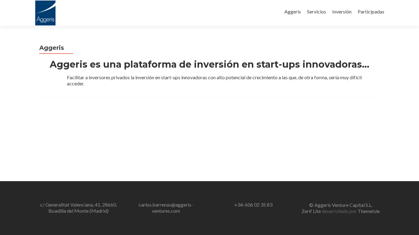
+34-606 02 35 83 (253, 204)
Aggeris (292, 11)
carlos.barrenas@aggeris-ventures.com (166, 208)
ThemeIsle (369, 211)
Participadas (371, 11)
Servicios (316, 11)
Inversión (342, 11)
